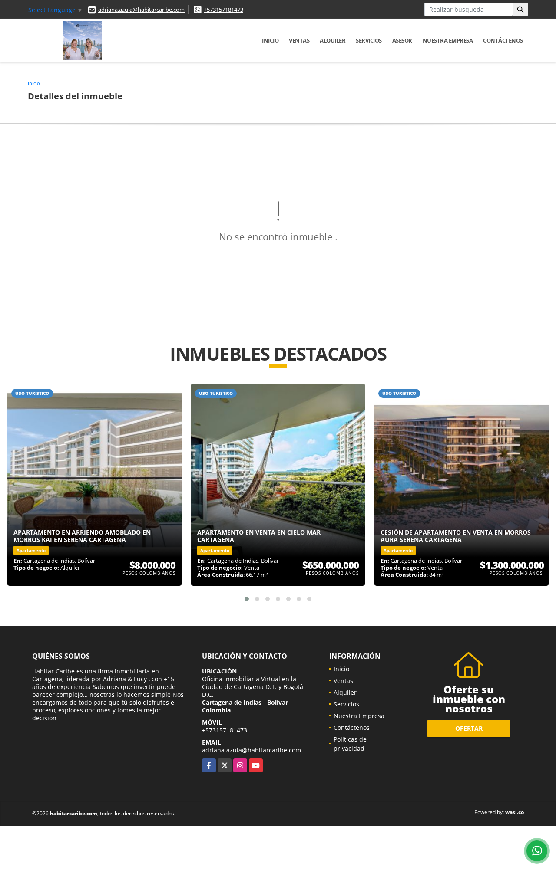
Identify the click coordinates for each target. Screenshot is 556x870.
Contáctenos (503, 40)
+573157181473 (223, 9)
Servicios (369, 40)
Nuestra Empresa (448, 40)
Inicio (270, 40)
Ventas (299, 40)
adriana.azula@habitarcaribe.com (141, 9)
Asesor (402, 40)
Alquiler (332, 40)
